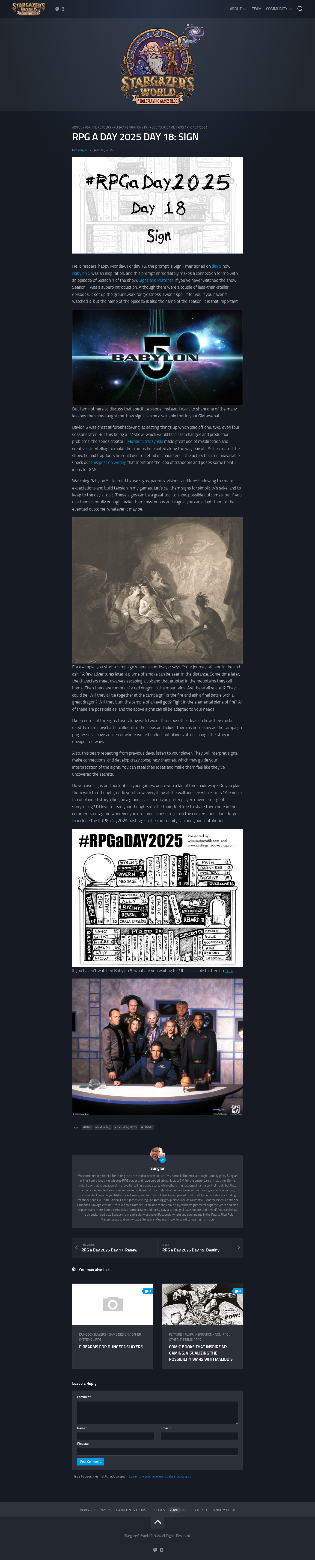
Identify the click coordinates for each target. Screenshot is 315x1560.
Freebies (158, 1510)
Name (82, 1428)
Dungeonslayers (92, 1335)
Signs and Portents (156, 280)
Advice (77, 127)
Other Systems (181, 1340)
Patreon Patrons (131, 1510)
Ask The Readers (98, 127)
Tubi (229, 970)
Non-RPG (222, 1335)
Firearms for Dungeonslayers (111, 1346)
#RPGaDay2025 (126, 1127)
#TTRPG (146, 1127)
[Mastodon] (57, 9)
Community (276, 8)
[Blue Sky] (63, 9)
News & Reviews (93, 1510)
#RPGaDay (102, 1127)
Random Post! (223, 1510)
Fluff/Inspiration (127, 127)
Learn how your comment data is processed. (160, 1476)
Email (166, 1428)
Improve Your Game (159, 127)
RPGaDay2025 (197, 127)
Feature (175, 1335)
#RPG (87, 1127)
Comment (85, 1397)
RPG (181, 127)
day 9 (217, 266)
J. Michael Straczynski (143, 441)
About (236, 8)
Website (83, 1444)
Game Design (119, 1335)
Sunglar (81, 150)
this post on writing (108, 462)
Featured (199, 1510)
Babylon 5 (81, 273)
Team (257, 8)
